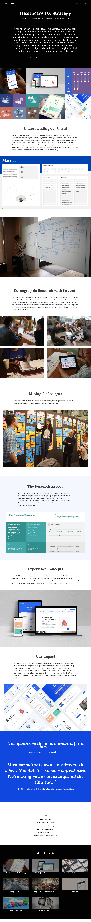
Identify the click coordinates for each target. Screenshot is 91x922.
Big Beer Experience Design (45, 895)
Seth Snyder (9, 3)
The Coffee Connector (45, 913)
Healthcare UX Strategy (16, 876)
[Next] (85, 438)
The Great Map (16, 913)
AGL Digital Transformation (45, 876)
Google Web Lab (16, 895)
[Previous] (5, 438)
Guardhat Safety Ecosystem (75, 876)
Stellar (75, 895)
